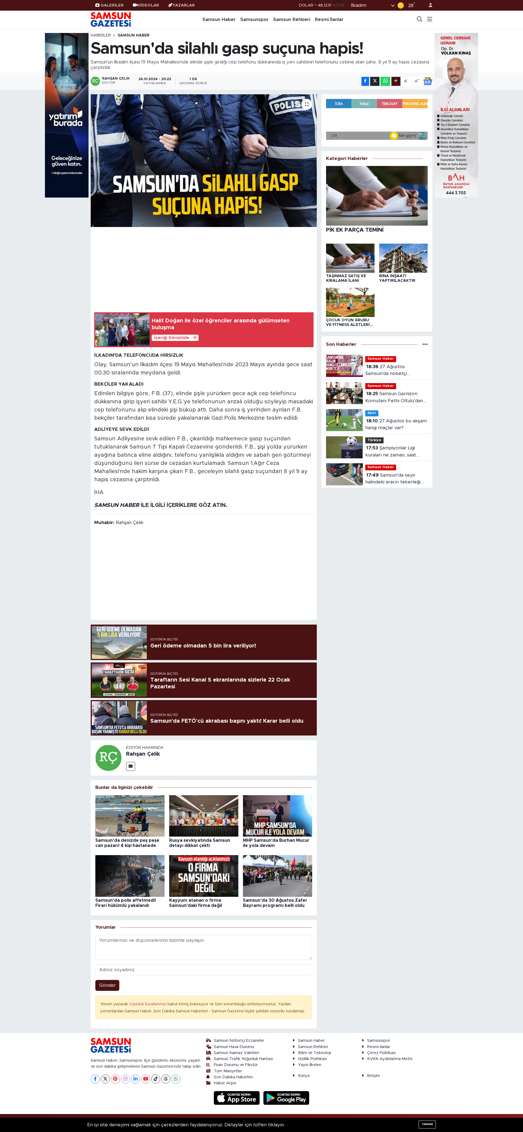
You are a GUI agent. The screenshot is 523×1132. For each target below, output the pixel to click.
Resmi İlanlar (329, 19)
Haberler (101, 35)
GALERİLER (112, 5)
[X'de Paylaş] (374, 81)
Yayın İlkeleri (309, 1065)
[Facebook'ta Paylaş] (365, 81)
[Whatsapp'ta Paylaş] (385, 81)
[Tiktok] (155, 1079)
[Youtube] (145, 1079)
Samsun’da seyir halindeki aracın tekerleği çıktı (392, 479)
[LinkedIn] (135, 1079)
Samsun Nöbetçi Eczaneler (239, 1041)
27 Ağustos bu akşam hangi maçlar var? (396, 424)
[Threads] (165, 1079)
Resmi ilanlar (378, 1047)
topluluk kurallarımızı (148, 1004)
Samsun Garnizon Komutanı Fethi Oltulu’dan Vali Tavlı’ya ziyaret (394, 397)
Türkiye (374, 440)
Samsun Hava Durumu (234, 1047)
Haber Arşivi (225, 1083)
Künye (304, 1076)
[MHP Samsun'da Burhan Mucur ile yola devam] (277, 815)
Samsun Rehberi (291, 19)
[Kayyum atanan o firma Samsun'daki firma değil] (203, 875)
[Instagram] (125, 1079)
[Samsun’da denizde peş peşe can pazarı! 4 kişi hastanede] (130, 815)
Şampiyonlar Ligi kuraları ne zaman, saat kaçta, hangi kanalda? (390, 452)
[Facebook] (95, 1079)
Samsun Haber (219, 19)
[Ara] (420, 19)
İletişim (373, 1076)
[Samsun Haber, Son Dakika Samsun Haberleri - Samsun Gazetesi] (111, 19)
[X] (105, 1079)
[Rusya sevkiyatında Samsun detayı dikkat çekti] (203, 815)
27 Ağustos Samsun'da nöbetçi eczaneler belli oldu (387, 370)
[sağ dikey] (456, 115)
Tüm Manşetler (228, 1071)
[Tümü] (425, 344)
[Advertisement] (204, 269)
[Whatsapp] (175, 1079)
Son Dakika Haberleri (233, 1077)
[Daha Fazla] (395, 81)
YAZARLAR (183, 5)
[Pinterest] (115, 1079)
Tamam (427, 1124)
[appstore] (237, 1097)
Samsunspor (254, 19)
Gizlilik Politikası (312, 1059)
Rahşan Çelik (143, 754)
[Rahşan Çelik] (108, 757)
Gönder (107, 985)
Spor (371, 413)
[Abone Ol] (427, 81)
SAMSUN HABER (116, 505)
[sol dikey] (67, 115)
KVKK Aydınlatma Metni (389, 1059)
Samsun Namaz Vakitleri (236, 1053)
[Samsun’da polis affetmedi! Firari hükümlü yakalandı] (130, 875)
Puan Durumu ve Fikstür (236, 1065)
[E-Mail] (130, 766)
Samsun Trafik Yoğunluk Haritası (243, 1059)
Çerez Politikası (381, 1053)
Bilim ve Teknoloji (314, 1053)
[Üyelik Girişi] (428, 5)
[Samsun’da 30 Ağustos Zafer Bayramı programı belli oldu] (277, 875)
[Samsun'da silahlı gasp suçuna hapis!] (204, 160)
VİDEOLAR (148, 5)
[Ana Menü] (429, 19)
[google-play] (286, 1097)
